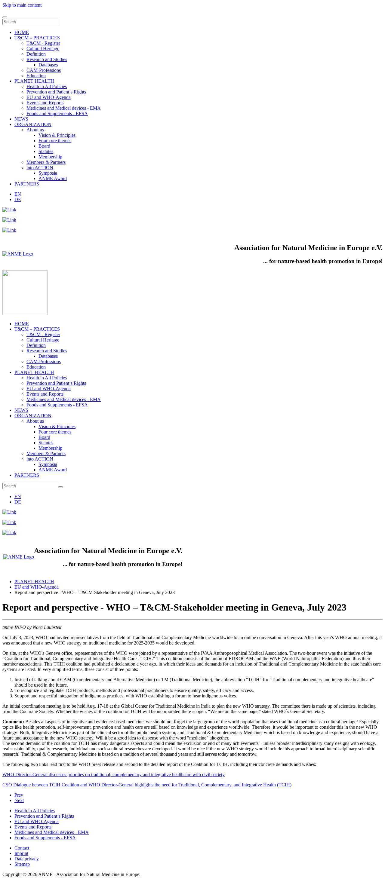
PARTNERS (26, 183)
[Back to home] (25, 313)
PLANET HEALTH (34, 81)
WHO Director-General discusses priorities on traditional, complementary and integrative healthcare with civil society (113, 774)
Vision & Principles (56, 135)
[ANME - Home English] (17, 253)
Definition (36, 54)
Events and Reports (44, 102)
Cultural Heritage (42, 48)
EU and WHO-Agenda (48, 97)
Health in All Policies (46, 86)
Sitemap (22, 864)
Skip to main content (22, 5)
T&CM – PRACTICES (37, 37)
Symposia (47, 173)
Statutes (45, 151)
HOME (21, 32)
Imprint (21, 853)
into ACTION (39, 167)
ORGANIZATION (32, 124)
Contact (21, 847)
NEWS (21, 118)
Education (36, 75)
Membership (50, 156)
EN (17, 194)
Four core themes (54, 140)
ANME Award (52, 178)
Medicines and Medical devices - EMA (63, 108)
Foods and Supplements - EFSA (57, 113)
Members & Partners (46, 162)
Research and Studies (46, 59)
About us (35, 129)
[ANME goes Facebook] (9, 230)
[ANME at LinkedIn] (9, 209)
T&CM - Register (43, 43)
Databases (48, 64)
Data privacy (26, 858)
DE (17, 199)
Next (19, 800)
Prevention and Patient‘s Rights (56, 91)
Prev (18, 795)
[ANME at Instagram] (9, 219)
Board (44, 146)
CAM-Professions (43, 70)
